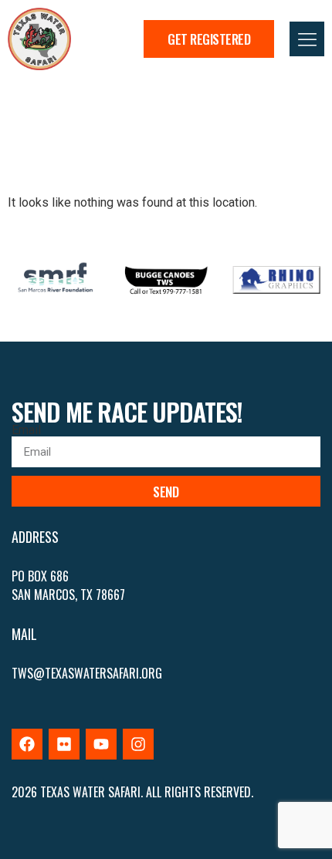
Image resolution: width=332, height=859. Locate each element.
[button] (307, 39)
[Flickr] (64, 744)
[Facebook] (27, 744)
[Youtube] (101, 744)
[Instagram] (138, 744)
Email (26, 430)
